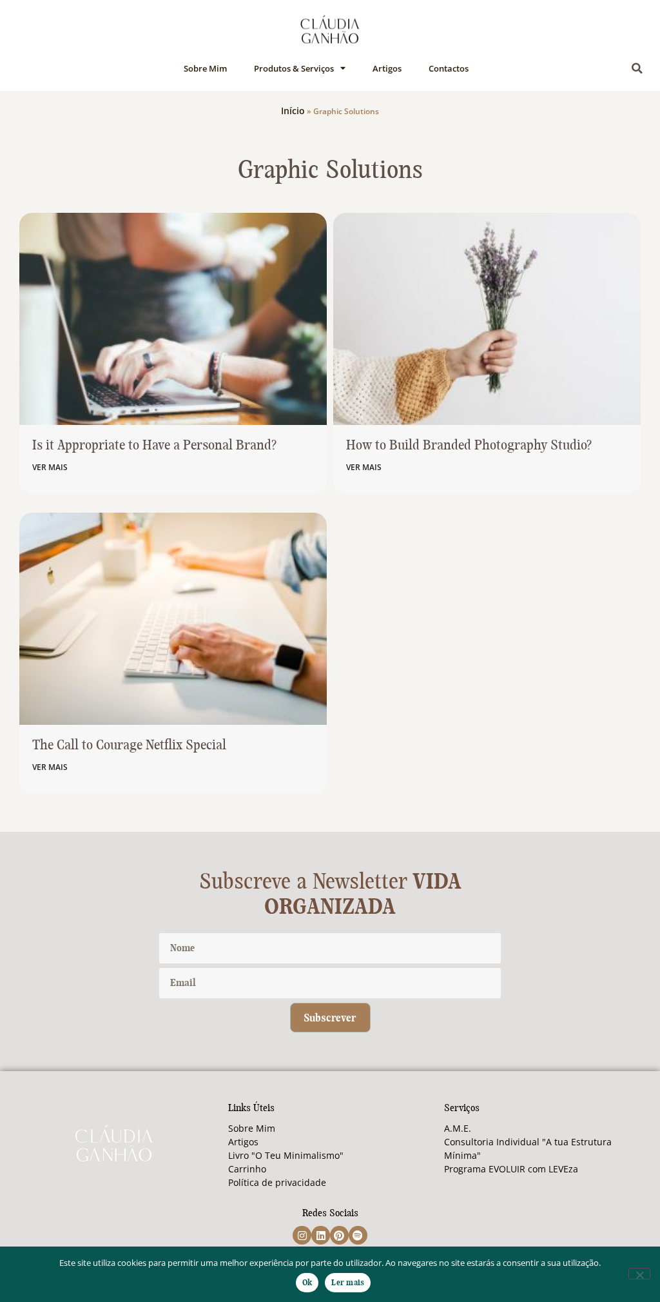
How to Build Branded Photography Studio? (469, 446)
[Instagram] (302, 1235)
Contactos (449, 68)
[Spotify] (358, 1235)
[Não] (639, 1273)
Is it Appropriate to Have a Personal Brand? (154, 446)
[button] (637, 68)
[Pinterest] (339, 1235)
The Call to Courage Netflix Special (129, 745)
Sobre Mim (205, 68)
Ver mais (50, 467)
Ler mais (347, 1283)
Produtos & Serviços (294, 68)
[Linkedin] (320, 1235)
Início (293, 110)
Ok (307, 1283)
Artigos (387, 68)
